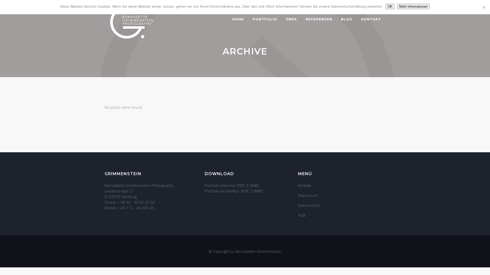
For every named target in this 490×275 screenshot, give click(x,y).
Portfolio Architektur (222, 191)
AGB (301, 215)
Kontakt (304, 185)
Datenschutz (309, 205)
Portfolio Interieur (220, 185)
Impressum (308, 195)
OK (390, 6)
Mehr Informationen (413, 6)
